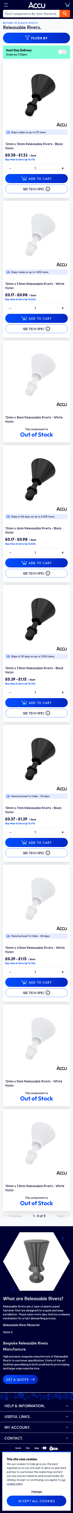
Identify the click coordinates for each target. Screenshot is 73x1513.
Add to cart (40, 178)
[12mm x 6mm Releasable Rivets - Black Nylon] (36, 479)
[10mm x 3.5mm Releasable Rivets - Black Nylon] (36, 619)
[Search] (65, 13)
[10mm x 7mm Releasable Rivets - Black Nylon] (36, 759)
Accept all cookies (36, 1501)
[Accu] (36, 5)
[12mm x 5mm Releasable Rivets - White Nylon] (36, 1038)
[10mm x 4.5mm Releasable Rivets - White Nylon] (36, 898)
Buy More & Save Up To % (20, 159)
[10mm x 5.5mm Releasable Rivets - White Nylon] (36, 234)
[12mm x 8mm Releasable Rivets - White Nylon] (36, 374)
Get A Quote (17, 1379)
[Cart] (67, 5)
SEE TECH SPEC (34, 189)
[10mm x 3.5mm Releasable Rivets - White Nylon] (36, 1143)
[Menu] (6, 5)
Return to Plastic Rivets (20, 23)
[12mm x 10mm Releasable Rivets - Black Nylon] (36, 95)
